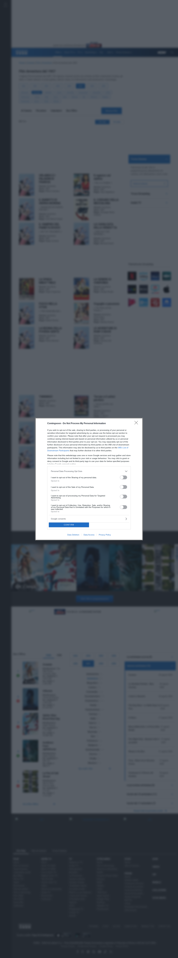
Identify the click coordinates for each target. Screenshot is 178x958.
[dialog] (89, 479)
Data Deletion (73, 535)
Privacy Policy (105, 535)
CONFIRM (69, 525)
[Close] (137, 423)
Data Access (89, 535)
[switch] (123, 477)
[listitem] (89, 471)
